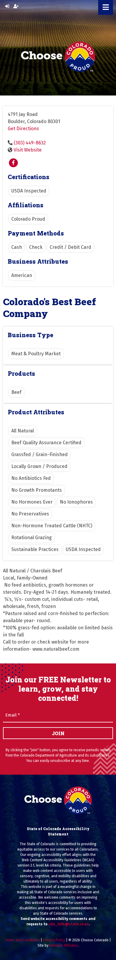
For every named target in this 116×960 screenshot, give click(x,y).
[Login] (7, 6)
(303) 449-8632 (30, 143)
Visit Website (28, 150)
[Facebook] (13, 162)
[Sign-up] (16, 6)
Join (58, 733)
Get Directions (23, 128)
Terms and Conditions (22, 940)
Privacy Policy (54, 940)
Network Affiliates (63, 945)
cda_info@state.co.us (68, 924)
